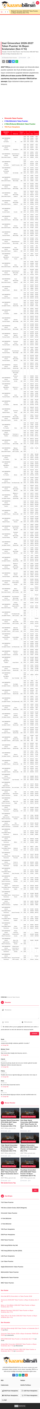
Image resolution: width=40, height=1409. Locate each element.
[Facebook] (13, 1375)
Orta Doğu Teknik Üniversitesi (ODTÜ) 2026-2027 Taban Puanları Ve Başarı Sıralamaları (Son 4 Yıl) (29, 1124)
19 (29, 1131)
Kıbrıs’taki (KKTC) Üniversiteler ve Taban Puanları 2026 (16, 1296)
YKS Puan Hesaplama (12, 127)
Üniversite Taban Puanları (13, 51)
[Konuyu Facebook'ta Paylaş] (10, 61)
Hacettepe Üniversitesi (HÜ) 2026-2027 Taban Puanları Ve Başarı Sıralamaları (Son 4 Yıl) (28, 1173)
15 (29, 1180)
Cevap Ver (6, 1045)
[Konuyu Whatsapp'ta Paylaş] (16, 61)
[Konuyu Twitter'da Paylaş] (13, 61)
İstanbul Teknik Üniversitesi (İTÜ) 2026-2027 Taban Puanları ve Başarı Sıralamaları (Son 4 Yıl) (10, 1123)
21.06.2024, (4, 1061)
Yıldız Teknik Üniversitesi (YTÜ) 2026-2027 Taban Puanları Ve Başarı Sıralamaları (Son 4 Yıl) (9, 1148)
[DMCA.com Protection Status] (20, 1406)
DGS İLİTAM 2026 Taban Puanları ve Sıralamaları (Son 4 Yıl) (17, 1339)
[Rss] (26, 1375)
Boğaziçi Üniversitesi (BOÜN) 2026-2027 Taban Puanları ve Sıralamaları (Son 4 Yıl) (29, 1148)
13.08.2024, (4, 1041)
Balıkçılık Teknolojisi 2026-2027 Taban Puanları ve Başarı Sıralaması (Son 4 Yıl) (24, 12)
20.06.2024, (4, 1073)
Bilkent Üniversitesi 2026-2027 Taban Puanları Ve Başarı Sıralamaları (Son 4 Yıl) (9, 1173)
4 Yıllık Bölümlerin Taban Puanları (16, 121)
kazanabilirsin (20, 1351)
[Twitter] (17, 1375)
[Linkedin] (23, 1375)
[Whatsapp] (20, 1375)
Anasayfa (4, 51)
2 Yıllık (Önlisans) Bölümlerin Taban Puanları (19, 124)
